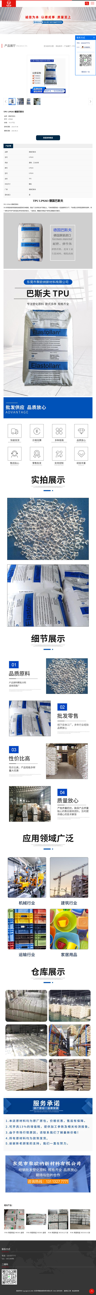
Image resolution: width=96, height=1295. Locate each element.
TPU (73, 46)
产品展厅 (67, 46)
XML (54, 1291)
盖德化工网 (67, 1291)
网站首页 (59, 46)
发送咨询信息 (48, 138)
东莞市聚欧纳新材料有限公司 (43, 1291)
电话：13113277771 (9, 1256)
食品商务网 (75, 1291)
